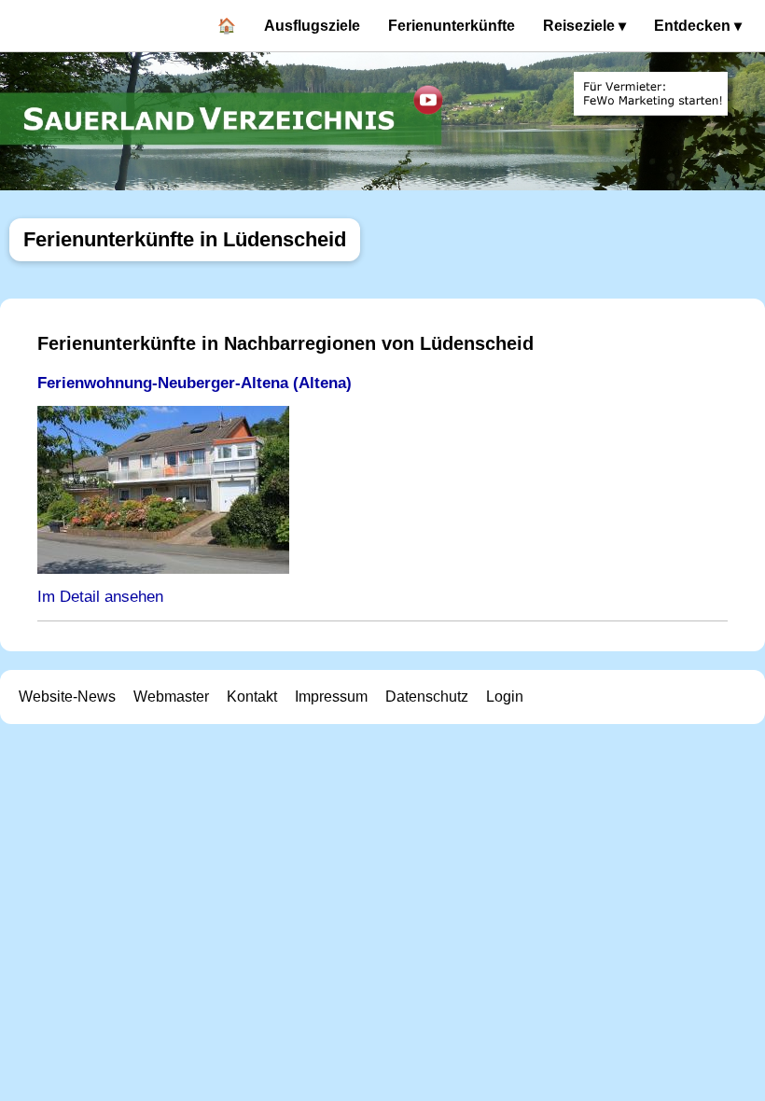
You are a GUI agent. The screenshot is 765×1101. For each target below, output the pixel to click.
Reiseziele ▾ (584, 26)
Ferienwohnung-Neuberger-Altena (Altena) (194, 383)
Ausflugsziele (312, 26)
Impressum (331, 696)
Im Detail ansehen (100, 597)
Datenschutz (426, 696)
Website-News (67, 696)
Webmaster (171, 696)
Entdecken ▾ (698, 26)
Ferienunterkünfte (451, 26)
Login (504, 696)
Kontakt (252, 696)
